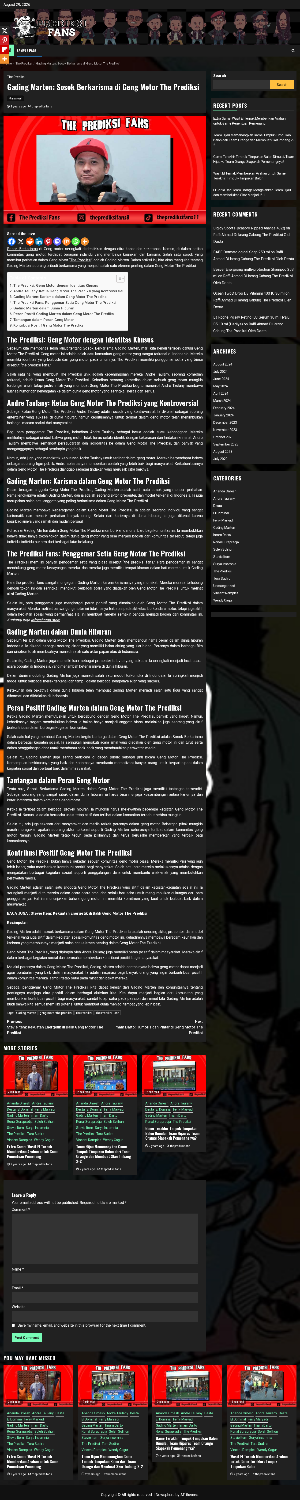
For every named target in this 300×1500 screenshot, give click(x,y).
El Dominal (25, 1109)
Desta (11, 1109)
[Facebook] (12, 241)
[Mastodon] (57, 241)
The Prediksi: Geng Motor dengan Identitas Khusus (55, 285)
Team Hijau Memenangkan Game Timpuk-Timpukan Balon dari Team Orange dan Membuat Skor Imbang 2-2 (103, 1154)
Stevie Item (15, 1128)
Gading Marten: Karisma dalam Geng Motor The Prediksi (60, 297)
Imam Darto (39, 1115)
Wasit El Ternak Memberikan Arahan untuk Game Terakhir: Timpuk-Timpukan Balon (259, 1461)
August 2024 (222, 364)
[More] (85, 241)
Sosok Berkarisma (22, 249)
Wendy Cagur (44, 1140)
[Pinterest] (48, 241)
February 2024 (224, 408)
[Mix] (66, 241)
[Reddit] (30, 241)
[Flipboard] (4, 49)
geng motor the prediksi (56, 1013)
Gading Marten (127, 348)
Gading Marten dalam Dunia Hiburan (43, 308)
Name (18, 1269)
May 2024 (220, 386)
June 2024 (221, 379)
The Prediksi (16, 77)
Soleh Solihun (44, 1121)
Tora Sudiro (35, 1134)
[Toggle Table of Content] (118, 279)
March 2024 (222, 401)
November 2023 (225, 430)
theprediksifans (42, 106)
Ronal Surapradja (20, 1121)
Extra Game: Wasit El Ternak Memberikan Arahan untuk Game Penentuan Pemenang (32, 1151)
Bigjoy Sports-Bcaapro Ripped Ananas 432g (249, 228)
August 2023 (222, 451)
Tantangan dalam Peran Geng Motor (43, 320)
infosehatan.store (45, 620)
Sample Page (26, 50)
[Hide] (2, 68)
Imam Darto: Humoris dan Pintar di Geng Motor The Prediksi (159, 1027)
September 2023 (225, 444)
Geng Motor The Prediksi (111, 385)
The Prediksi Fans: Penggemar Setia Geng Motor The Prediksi (64, 303)
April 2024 (220, 393)
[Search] (293, 50)
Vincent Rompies (19, 1140)
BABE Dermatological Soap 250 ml (241, 252)
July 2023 (220, 459)
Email (17, 1288)
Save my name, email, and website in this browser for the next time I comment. (82, 1325)
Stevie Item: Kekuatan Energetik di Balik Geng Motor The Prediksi (89, 913)
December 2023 (225, 422)
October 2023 (223, 437)
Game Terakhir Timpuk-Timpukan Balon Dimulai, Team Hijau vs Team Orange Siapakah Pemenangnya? (172, 1133)
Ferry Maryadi (45, 1109)
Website (19, 1307)
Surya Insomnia (37, 1128)
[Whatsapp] (75, 241)
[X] (21, 241)
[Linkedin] (39, 241)
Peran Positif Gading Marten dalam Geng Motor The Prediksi (64, 314)
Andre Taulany (43, 1103)
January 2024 (223, 415)
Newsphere (165, 1494)
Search (219, 75)
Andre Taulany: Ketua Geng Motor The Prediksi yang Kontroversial (68, 291)
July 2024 (220, 371)
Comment (21, 1209)
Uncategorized (224, 586)
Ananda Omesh (18, 1103)
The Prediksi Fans (107, 1013)
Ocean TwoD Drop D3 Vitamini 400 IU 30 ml (249, 293)
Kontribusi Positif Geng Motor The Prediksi (48, 325)
